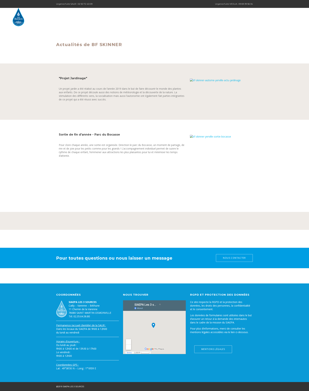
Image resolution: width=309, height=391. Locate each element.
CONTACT (289, 16)
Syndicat (146, 16)
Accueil (131, 16)
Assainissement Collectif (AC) (240, 16)
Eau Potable (164, 16)
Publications (270, 16)
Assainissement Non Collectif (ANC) (197, 16)
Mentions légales (213, 349)
